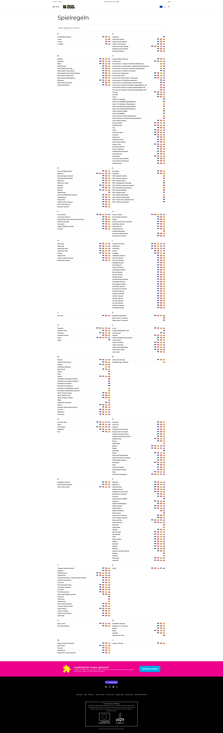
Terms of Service (100, 694)
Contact (55, 1)
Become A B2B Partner (141, 694)
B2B (169, 1)
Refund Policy (129, 694)
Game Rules (79, 694)
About (60, 1)
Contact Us (91, 694)
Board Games (149, 669)
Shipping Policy (119, 694)
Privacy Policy (110, 694)
